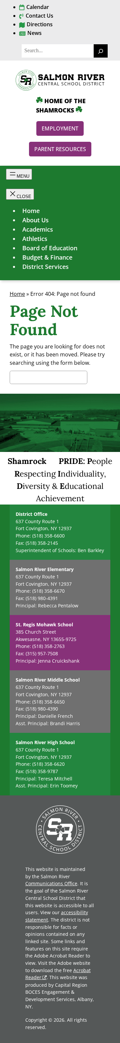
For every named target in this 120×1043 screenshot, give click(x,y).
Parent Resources (60, 149)
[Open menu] (19, 174)
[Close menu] (20, 194)
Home (17, 294)
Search (99, 378)
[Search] (101, 51)
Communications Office (51, 883)
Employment (60, 128)
